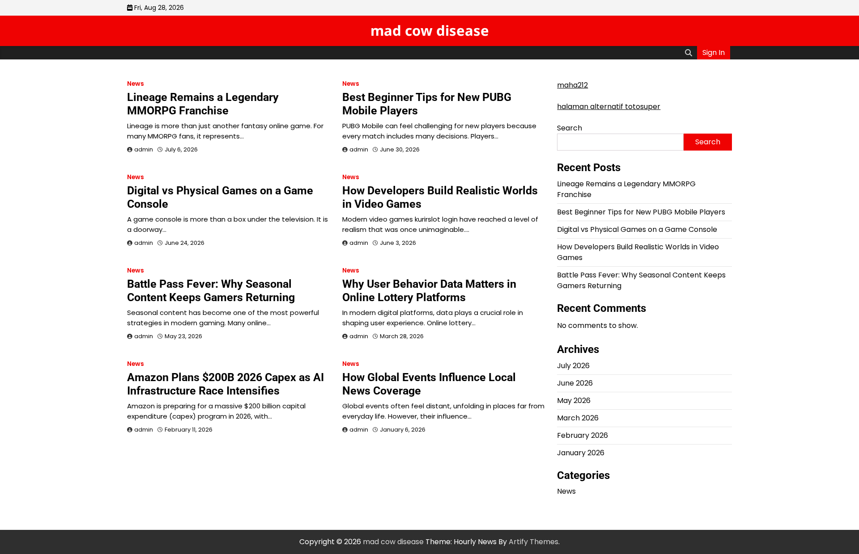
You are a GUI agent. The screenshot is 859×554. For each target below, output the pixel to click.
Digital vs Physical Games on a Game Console (637, 229)
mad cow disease (429, 30)
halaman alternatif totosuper (608, 106)
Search (569, 128)
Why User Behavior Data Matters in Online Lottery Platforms (429, 290)
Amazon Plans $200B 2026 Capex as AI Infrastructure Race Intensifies (225, 384)
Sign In (713, 52)
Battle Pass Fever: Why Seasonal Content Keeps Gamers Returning (211, 290)
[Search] (688, 52)
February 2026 (582, 435)
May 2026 (574, 400)
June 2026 (575, 383)
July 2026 (573, 366)
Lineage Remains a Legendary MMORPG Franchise (203, 104)
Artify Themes (533, 542)
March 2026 (578, 418)
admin (143, 149)
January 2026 (580, 453)
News (135, 84)
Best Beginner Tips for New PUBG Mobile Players (641, 212)
